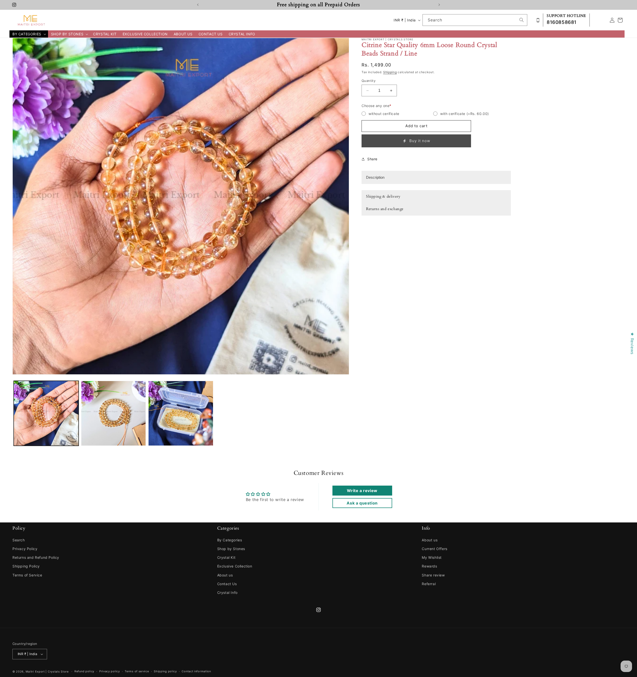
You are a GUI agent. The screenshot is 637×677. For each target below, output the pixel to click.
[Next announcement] (439, 4)
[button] (28, 34)
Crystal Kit (226, 557)
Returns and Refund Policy (35, 557)
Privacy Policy (24, 549)
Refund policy (84, 671)
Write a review (362, 490)
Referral (429, 584)
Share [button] (372, 159)
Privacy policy (109, 671)
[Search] (521, 19)
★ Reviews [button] (632, 343)
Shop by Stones (231, 549)
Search (18, 540)
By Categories (229, 540)
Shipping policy (165, 671)
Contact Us (227, 584)
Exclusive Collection (234, 566)
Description (375, 177)
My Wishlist (432, 557)
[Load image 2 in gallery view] (113, 413)
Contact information (196, 671)
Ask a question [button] (362, 503)
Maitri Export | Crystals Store (47, 671)
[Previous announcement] (197, 4)
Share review (433, 575)
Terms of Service (27, 575)
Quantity (368, 81)
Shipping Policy (26, 566)
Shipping (390, 72)
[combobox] (475, 20)
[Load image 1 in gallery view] (46, 413)
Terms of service (137, 671)
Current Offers (434, 549)
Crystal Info (227, 592)
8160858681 (562, 22)
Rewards (429, 566)
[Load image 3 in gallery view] (180, 413)
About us (225, 575)
